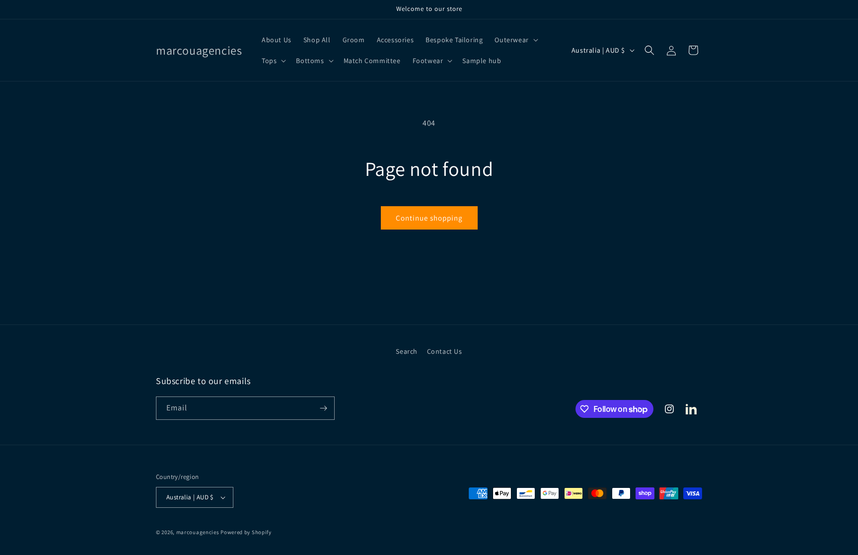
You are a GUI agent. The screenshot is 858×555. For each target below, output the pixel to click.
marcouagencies (197, 532)
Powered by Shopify (246, 532)
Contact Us (444, 351)
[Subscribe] (323, 408)
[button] (515, 39)
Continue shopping (429, 218)
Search (407, 351)
